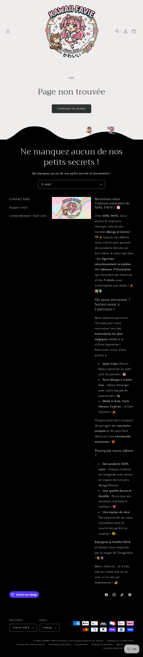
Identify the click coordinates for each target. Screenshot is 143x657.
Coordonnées (81, 644)
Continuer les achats (71, 108)
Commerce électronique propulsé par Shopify (80, 641)
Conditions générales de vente (118, 648)
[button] (8, 31)
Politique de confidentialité (120, 641)
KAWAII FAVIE (49, 641)
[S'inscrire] (101, 184)
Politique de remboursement (31, 644)
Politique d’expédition (102, 644)
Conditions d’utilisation (60, 644)
